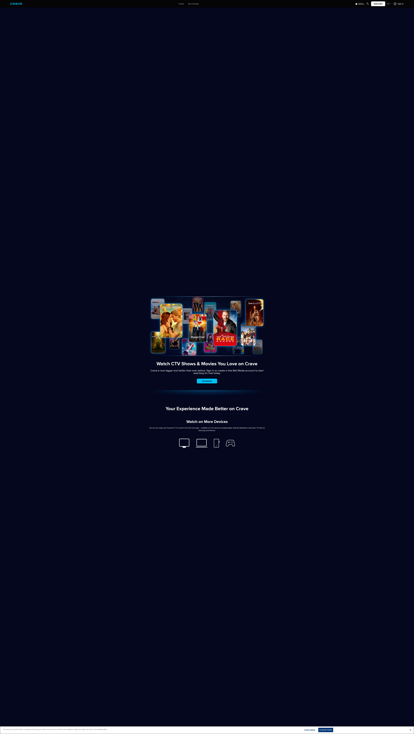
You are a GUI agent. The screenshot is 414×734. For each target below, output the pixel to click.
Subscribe (378, 4)
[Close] (410, 730)
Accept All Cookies (325, 730)
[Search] (367, 4)
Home (181, 4)
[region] (207, 730)
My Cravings (193, 4)
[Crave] (16, 4)
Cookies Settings (309, 730)
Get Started (207, 381)
